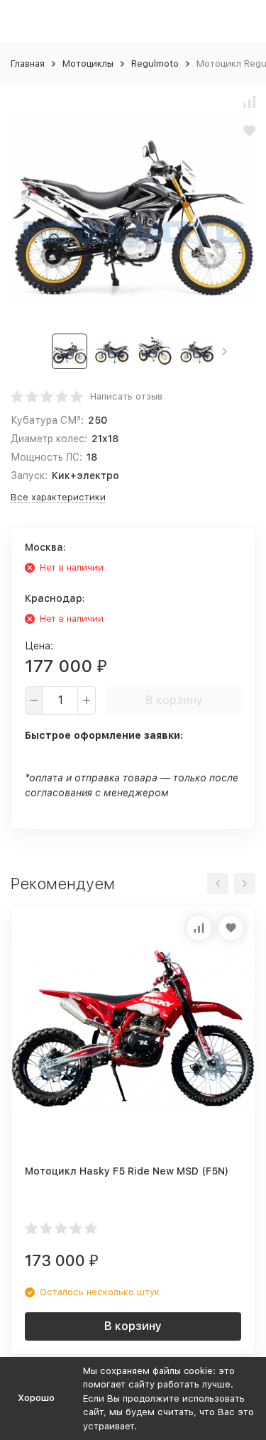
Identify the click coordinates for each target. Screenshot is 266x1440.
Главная (28, 63)
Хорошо (36, 1397)
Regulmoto (155, 63)
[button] (224, 351)
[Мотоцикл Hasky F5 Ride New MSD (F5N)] (133, 1028)
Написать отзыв (126, 396)
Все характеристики (58, 497)
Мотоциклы (87, 63)
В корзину (174, 700)
